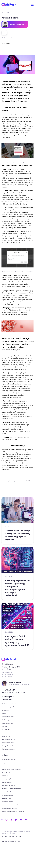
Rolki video (5, 710)
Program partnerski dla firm (10, 841)
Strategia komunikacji (8, 704)
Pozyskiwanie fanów (8, 785)
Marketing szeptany (7, 723)
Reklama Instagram (7, 795)
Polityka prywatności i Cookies (11, 836)
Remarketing (5, 772)
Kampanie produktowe (8, 759)
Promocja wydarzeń (7, 779)
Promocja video (6, 782)
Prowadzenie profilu (8, 707)
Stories (3, 713)
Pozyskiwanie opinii (7, 743)
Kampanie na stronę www (9, 763)
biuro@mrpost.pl (7, 696)
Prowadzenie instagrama (9, 808)
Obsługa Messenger (7, 717)
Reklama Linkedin (7, 802)
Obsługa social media (8, 749)
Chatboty (4, 726)
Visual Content (6, 736)
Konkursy (4, 733)
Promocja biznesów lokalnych (11, 769)
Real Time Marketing (8, 739)
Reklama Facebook (7, 792)
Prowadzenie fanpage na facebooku (13, 811)
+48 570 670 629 (8, 690)
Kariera (3, 839)
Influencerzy (5, 730)
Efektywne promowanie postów (11, 789)
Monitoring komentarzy (9, 720)
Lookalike (4, 776)
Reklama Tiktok (6, 798)
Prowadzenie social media (10, 805)
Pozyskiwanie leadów (8, 766)
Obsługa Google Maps (8, 746)
